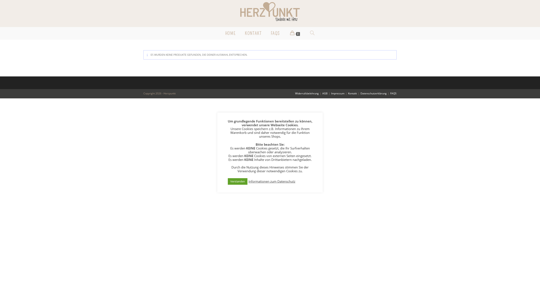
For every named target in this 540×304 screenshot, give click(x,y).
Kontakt (352, 93)
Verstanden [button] (237, 181)
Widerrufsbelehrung (307, 93)
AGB (325, 93)
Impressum (337, 93)
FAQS (393, 93)
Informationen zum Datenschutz (271, 181)
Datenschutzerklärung (373, 93)
